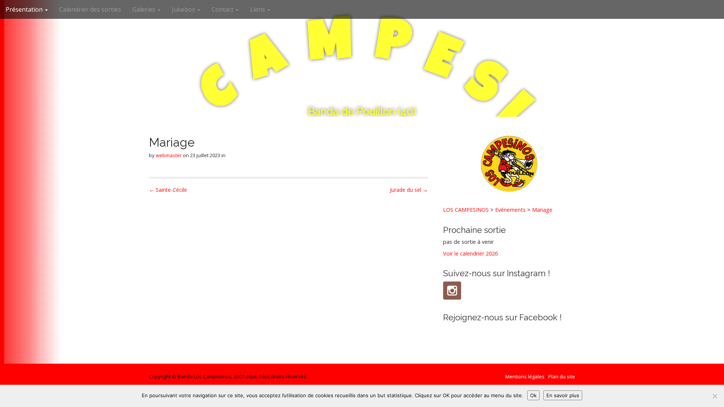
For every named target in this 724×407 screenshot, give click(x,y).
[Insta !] (452, 291)
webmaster (169, 155)
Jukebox (184, 9)
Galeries (144, 9)
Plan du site (561, 376)
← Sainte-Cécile (168, 189)
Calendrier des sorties (90, 9)
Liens (258, 9)
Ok (533, 395)
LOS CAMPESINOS (466, 209)
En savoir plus (562, 395)
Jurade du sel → (409, 189)
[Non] (714, 396)
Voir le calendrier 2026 (470, 253)
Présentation (25, 9)
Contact (223, 9)
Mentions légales (525, 376)
